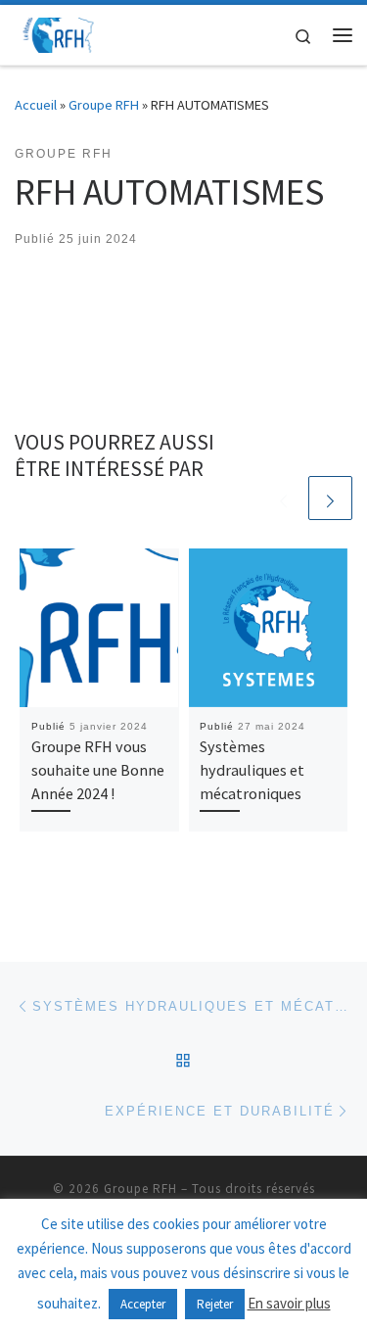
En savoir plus (289, 1303)
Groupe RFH (104, 105)
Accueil (36, 105)
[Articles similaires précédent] (283, 498)
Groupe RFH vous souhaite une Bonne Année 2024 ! (97, 770)
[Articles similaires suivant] (330, 498)
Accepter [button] (142, 1304)
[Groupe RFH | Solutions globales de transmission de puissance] (59, 32)
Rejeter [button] (215, 1304)
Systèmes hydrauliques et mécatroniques (252, 770)
